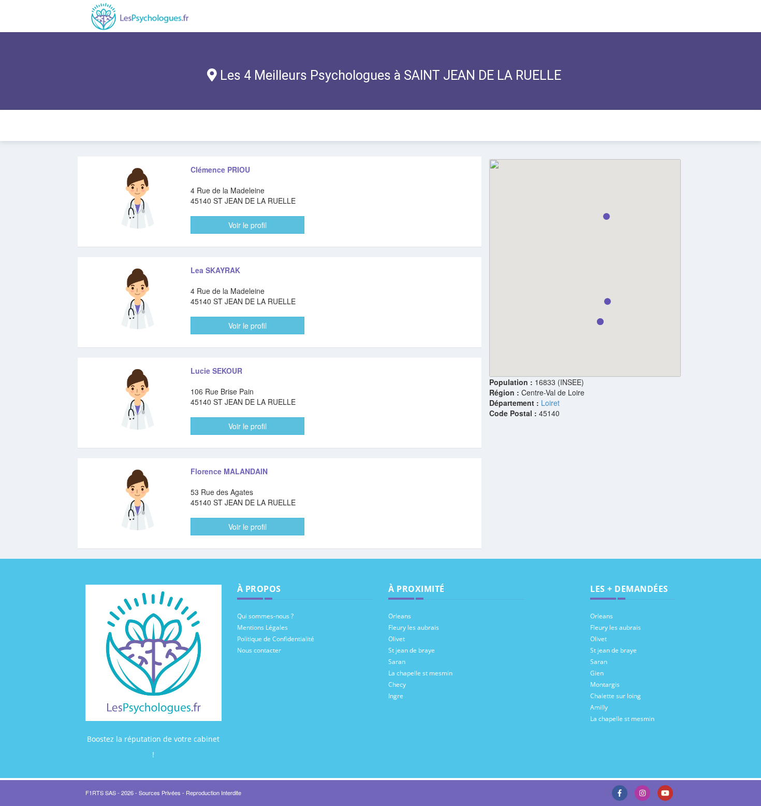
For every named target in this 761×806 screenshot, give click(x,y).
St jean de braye (411, 650)
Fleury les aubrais (413, 627)
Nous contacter (259, 650)
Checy (397, 684)
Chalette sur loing (615, 695)
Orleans (399, 616)
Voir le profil (247, 225)
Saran (396, 661)
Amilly (599, 707)
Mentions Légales (262, 627)
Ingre (395, 695)
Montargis (605, 684)
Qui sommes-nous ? (265, 616)
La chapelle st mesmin (420, 673)
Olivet (396, 638)
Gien (597, 673)
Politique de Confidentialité (275, 638)
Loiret (550, 403)
